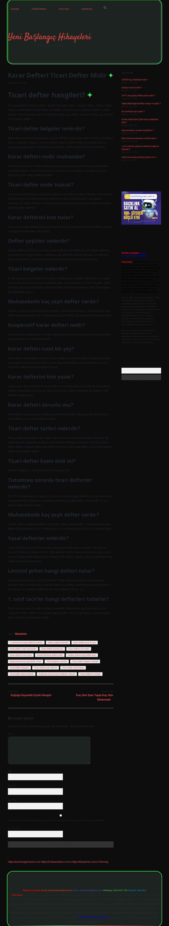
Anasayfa (15, 9)
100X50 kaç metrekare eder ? (134, 80)
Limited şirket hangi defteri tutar (82, 655)
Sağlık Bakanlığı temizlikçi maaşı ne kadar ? (141, 103)
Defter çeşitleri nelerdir (58, 642)
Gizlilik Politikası (39, 9)
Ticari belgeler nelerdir (57, 661)
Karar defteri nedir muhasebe (23, 649)
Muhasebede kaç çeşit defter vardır (25, 661)
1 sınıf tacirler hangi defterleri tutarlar (26, 642)
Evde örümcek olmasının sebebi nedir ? (139, 138)
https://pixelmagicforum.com (24, 861)
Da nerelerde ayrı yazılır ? (133, 111)
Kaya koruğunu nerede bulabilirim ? (137, 130)
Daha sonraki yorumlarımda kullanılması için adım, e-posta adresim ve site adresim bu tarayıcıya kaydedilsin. (56, 820)
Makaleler (21, 633)
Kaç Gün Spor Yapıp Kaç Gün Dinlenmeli (94, 697)
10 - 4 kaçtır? (14, 828)
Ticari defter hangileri (19, 668)
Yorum (11, 734)
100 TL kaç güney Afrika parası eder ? (138, 95)
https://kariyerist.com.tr (85, 861)
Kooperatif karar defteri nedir (50, 655)
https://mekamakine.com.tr (56, 861)
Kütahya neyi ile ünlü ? (131, 87)
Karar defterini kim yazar (21, 655)
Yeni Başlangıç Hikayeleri (49, 37)
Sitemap (103, 861)
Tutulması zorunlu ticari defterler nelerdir (57, 674)
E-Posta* (12, 786)
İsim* (10, 771)
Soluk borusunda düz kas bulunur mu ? (139, 157)
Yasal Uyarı (64, 9)
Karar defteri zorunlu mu (52, 649)
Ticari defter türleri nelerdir (22, 674)
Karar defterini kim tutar (78, 649)
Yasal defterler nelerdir (90, 674)
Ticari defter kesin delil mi (45, 668)
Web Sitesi (12, 800)
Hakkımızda (87, 9)
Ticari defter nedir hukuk (73, 668)
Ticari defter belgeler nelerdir (85, 661)
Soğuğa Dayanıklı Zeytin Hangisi (31, 695)
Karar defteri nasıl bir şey (84, 642)
